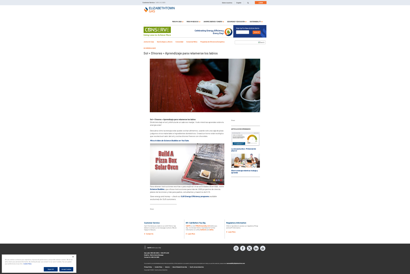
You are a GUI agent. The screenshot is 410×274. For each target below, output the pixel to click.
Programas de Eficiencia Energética (212, 42)
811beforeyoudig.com (203, 226)
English (238, 3)
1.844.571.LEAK (165, 253)
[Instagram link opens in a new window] (236, 248)
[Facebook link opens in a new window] (242, 248)
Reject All (51, 269)
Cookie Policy (158, 267)
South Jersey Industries (197, 267)
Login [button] (261, 3)
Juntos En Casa (149, 42)
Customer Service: (154, 2)
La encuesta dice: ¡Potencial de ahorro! (243, 150)
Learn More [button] (191, 234)
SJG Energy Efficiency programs (195, 196)
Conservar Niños (191, 42)
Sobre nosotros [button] (227, 3)
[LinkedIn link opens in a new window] (256, 248)
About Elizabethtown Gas (179, 267)
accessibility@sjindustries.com (236, 263)
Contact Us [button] (149, 234)
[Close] (73, 256)
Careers (167, 267)
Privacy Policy (148, 267)
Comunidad (179, 42)
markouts (203, 230)
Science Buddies (157, 189)
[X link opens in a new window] (249, 248)
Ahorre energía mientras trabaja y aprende (244, 171)
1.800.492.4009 (154, 253)
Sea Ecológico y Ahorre (164, 42)
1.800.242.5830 (155, 257)
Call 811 (188, 226)
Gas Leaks (147, 253)
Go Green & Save (150, 48)
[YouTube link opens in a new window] (262, 248)
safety (211, 230)
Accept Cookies (66, 269)
